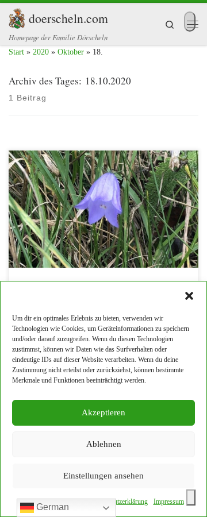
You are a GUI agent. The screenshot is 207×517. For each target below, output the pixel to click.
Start (16, 52)
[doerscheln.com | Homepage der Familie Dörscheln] (17, 16)
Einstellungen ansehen (103, 475)
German (51, 507)
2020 (41, 52)
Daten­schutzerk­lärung (118, 501)
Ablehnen (103, 444)
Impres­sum (169, 501)
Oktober (70, 52)
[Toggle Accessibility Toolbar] (190, 497)
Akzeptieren (103, 412)
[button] (189, 296)
